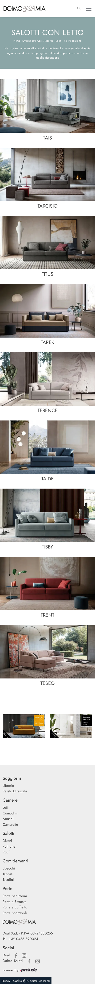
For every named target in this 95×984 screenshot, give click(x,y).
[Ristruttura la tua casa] (71, 726)
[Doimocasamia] (47, 921)
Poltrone (9, 846)
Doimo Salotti (13, 960)
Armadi (8, 818)
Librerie (8, 785)
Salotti (58, 40)
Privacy (6, 981)
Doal (6, 955)
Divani (7, 840)
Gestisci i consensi (38, 981)
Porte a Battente (15, 901)
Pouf (6, 852)
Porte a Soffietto (15, 907)
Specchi (9, 868)
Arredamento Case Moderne (37, 40)
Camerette (10, 824)
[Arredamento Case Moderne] (24, 726)
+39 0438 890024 (23, 938)
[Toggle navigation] (89, 8)
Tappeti (8, 874)
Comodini (10, 813)
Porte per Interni (15, 895)
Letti (6, 807)
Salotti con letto (73, 40)
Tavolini (8, 879)
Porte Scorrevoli (15, 912)
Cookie (17, 981)
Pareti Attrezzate (15, 791)
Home (16, 40)
